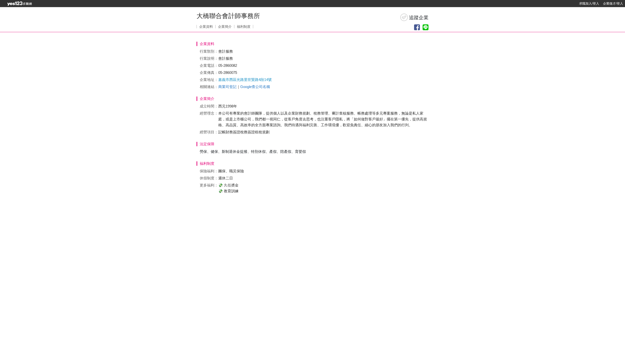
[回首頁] (19, 3)
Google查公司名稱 (255, 87)
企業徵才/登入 (613, 3)
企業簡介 (225, 26)
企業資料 (206, 26)
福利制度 (243, 26)
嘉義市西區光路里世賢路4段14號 (245, 80)
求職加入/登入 (589, 3)
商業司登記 (227, 87)
